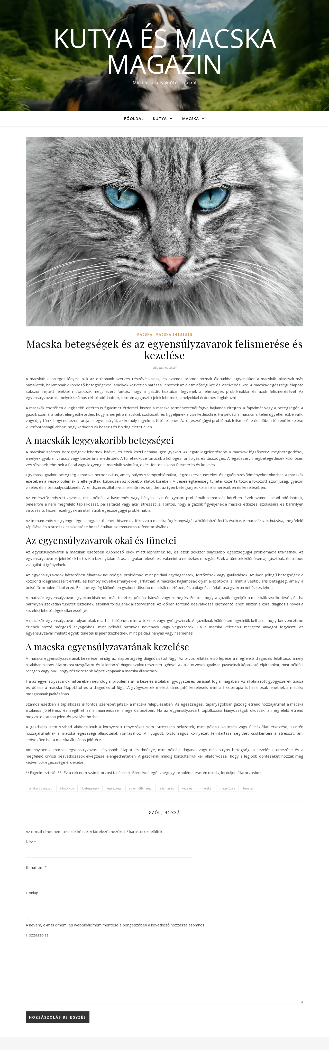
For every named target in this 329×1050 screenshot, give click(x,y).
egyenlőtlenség (140, 788)
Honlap (32, 892)
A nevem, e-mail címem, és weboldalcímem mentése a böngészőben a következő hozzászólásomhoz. (115, 924)
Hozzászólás (37, 935)
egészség (114, 788)
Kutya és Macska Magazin (164, 50)
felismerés (166, 788)
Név (31, 841)
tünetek (248, 788)
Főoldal (134, 118)
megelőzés (227, 788)
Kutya (160, 118)
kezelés (187, 788)
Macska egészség (174, 334)
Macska (190, 118)
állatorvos (67, 788)
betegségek (90, 788)
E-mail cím (36, 867)
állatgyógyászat (40, 788)
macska (206, 788)
